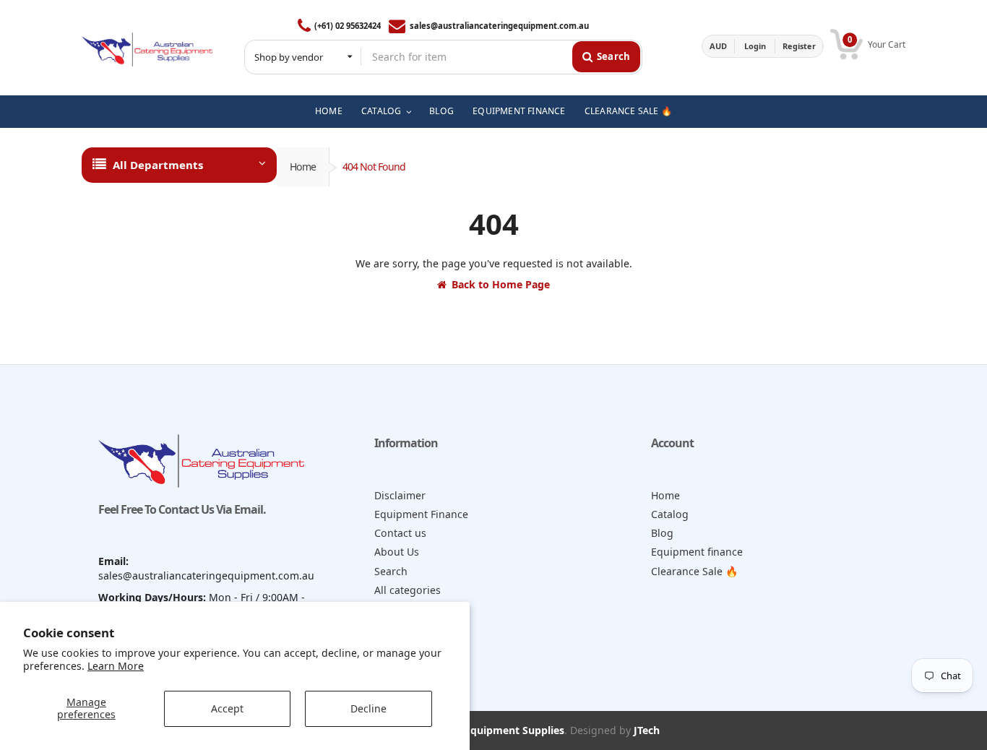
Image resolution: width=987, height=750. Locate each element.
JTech (647, 730)
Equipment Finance (421, 514)
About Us (396, 552)
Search (391, 571)
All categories (407, 590)
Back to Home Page (501, 284)
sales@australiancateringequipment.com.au (499, 25)
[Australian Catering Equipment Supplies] (147, 46)
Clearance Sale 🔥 (694, 571)
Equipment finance (697, 552)
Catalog (670, 514)
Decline (368, 708)
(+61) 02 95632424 (347, 25)
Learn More (115, 666)
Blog (662, 533)
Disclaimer (400, 495)
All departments (158, 165)
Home (303, 166)
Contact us (400, 533)
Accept (227, 708)
